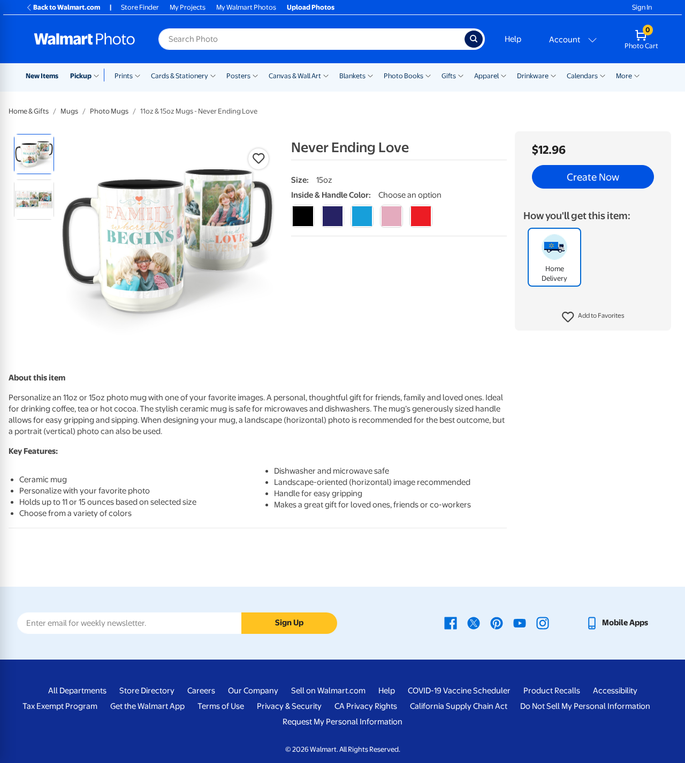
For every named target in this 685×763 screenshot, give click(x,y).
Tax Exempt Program (59, 706)
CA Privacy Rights (365, 706)
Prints (124, 76)
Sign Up (289, 622)
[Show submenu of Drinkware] (553, 75)
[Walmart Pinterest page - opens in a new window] (496, 622)
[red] (420, 216)
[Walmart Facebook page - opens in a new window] (450, 622)
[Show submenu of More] (637, 75)
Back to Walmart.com (66, 7)
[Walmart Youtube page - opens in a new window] (519, 622)
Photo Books (403, 76)
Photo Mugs (109, 111)
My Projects (188, 7)
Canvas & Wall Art (295, 76)
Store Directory (146, 690)
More (624, 76)
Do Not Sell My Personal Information (585, 706)
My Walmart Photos (246, 7)
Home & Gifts (29, 111)
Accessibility (615, 690)
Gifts (449, 76)
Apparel (486, 76)
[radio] (34, 154)
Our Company (253, 690)
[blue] (332, 216)
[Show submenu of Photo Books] (428, 75)
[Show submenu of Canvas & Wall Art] (326, 75)
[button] (593, 317)
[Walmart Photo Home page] (84, 39)
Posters (238, 76)
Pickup (81, 76)
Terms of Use (220, 706)
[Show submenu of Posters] (255, 75)
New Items (42, 76)
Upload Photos (310, 7)
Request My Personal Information (342, 722)
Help (513, 39)
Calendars (582, 76)
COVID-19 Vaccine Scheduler (459, 690)
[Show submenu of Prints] (137, 75)
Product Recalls (551, 690)
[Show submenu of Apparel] (503, 75)
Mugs (69, 111)
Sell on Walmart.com (328, 690)
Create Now (593, 177)
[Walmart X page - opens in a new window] (473, 622)
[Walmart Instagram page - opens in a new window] (542, 622)
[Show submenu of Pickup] (98, 75)
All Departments (77, 690)
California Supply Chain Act (458, 706)
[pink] (391, 216)
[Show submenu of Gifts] (461, 75)
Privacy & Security (289, 706)
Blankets (352, 76)
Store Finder (140, 7)
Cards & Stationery (179, 76)
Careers (201, 690)
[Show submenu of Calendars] (602, 75)
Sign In (642, 7)
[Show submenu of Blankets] (370, 75)
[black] (302, 216)
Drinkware (533, 76)
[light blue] (362, 216)
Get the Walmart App (147, 706)
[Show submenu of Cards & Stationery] (213, 75)
